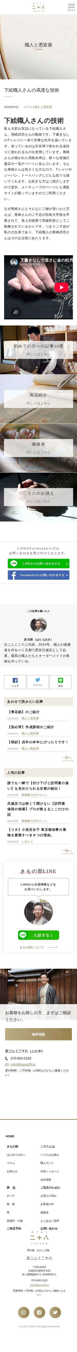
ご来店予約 (14, 1228)
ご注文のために (50, 1187)
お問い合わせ (49, 1228)
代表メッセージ (49, 1171)
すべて (11, 1195)
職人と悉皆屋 (43, 106)
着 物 (11, 1204)
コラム (28, 106)
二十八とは (47, 1146)
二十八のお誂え (49, 1154)
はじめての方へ (16, 1154)
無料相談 (38, 1034)
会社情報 (45, 1179)
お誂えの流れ (48, 1195)
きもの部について (32, 947)
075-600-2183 (21, 1058)
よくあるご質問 (49, 1220)
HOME (10, 1136)
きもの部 (12, 1146)
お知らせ (12, 1171)
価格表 (44, 1212)
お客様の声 (47, 1204)
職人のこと (47, 1163)
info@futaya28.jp (23, 1064)
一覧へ (66, 757)
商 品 (11, 1187)
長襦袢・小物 (15, 1220)
